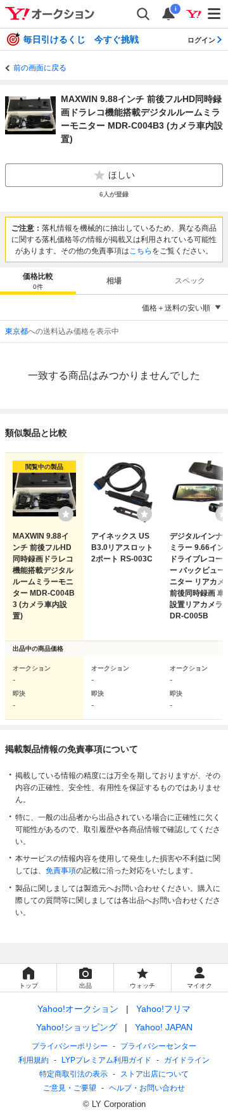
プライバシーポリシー (70, 1046)
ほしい (121, 175)
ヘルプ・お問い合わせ (147, 1088)
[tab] (38, 280)
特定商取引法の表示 (73, 1074)
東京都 (16, 331)
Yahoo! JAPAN (164, 1027)
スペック (190, 280)
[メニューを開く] (214, 14)
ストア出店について (154, 1074)
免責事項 (61, 870)
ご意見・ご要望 (69, 1088)
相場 (114, 280)
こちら (140, 250)
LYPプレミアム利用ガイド (106, 1060)
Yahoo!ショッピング (76, 1027)
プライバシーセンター (158, 1046)
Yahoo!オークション (77, 1009)
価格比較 (38, 281)
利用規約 (33, 1060)
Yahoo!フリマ (163, 1009)
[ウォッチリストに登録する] (65, 513)
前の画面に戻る (39, 67)
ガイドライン (187, 1060)
